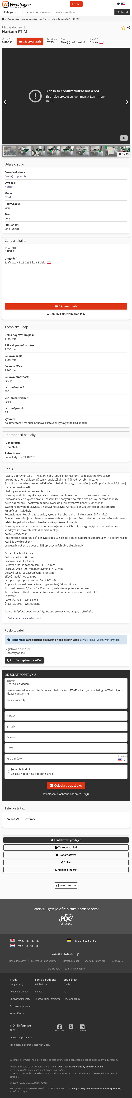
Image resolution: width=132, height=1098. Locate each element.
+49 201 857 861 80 (27, 941)
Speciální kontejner (95, 960)
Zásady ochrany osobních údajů (86, 1088)
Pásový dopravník (15, 176)
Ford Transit (53, 968)
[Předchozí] (5, 102)
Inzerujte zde (67, 885)
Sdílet (67, 862)
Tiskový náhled (67, 847)
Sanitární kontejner (75, 968)
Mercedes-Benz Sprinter (44, 960)
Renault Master (17, 960)
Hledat (123, 12)
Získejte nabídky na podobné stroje (32, 774)
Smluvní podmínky (112, 1088)
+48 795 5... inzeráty (23, 819)
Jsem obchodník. (21, 769)
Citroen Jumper (71, 960)
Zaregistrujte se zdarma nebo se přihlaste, (53, 640)
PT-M (8, 197)
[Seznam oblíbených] (118, 4)
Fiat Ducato (117, 960)
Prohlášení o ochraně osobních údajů (66, 794)
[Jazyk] (123, 4)
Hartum (9, 186)
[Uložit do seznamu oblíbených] (123, 28)
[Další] (126, 102)
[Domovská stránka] (3, 18)
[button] (128, 4)
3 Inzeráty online (15, 653)
